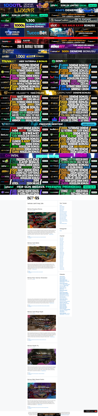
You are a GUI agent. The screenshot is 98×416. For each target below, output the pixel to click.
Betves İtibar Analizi (63, 218)
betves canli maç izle (31, 305)
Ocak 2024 (61, 261)
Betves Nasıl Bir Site (63, 297)
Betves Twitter (67, 303)
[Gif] (49, 92)
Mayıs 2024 (61, 256)
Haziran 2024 (62, 254)
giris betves (66, 310)
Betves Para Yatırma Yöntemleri (37, 278)
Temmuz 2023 (62, 269)
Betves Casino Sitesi (66, 284)
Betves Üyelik (62, 309)
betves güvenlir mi (62, 294)
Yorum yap (29, 272)
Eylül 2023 (61, 266)
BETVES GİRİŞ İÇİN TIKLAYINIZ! (49, 37)
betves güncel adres (64, 292)
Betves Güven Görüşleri (63, 219)
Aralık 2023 (61, 262)
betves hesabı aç (36, 373)
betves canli (67, 281)
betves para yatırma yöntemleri (45, 305)
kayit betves (63, 313)
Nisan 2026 (61, 239)
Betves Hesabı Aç (33, 345)
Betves (29, 372)
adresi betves (62, 276)
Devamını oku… (51, 234)
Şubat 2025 (61, 244)
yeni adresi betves (67, 314)
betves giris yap (63, 287)
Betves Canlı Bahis (33, 243)
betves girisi (66, 285)
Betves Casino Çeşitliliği (63, 215)
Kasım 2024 (61, 248)
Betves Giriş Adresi (63, 290)
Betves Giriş (61, 210)
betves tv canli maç (63, 302)
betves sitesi (62, 301)
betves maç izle (66, 295)
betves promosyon (63, 300)
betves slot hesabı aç (41, 373)
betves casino (61, 284)
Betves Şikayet (62, 206)
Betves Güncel (61, 291)
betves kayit (67, 294)
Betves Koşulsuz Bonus (35, 209)
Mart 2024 (61, 258)
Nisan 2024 (61, 257)
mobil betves (68, 313)
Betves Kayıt (62, 295)
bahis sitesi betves (62, 277)
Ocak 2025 (61, 245)
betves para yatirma (63, 298)
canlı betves (62, 310)
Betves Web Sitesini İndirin (36, 379)
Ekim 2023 (61, 265)
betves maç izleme (62, 296)
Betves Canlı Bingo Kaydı (35, 311)
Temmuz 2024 (62, 253)
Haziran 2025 (62, 241)
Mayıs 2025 (61, 243)
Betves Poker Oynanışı (63, 214)
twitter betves (62, 314)
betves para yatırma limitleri (37, 305)
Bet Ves (61, 205)
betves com (61, 285)
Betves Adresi (62, 209)
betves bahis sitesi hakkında (32, 407)
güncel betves (62, 311)
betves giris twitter (62, 286)
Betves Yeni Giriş (63, 308)
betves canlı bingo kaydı (43, 339)
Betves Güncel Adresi (64, 293)
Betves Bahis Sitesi (63, 279)
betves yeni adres (63, 305)
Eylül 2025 (61, 240)
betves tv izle (62, 303)
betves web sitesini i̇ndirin (45, 407)
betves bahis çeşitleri (31, 339)
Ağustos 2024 (62, 252)
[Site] (24, 66)
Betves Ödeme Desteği (63, 211)
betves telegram (67, 301)
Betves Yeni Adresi (63, 306)
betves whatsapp (63, 304)
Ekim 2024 (61, 249)
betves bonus (62, 281)
